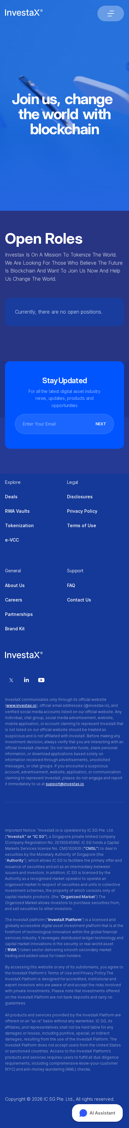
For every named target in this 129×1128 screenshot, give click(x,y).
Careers (13, 599)
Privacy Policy (82, 511)
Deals (11, 496)
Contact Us (79, 599)
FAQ (71, 585)
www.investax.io (21, 705)
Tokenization (19, 525)
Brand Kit (15, 628)
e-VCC (12, 540)
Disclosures (80, 496)
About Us (15, 585)
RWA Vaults (17, 511)
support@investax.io (65, 783)
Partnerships (19, 614)
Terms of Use (81, 525)
